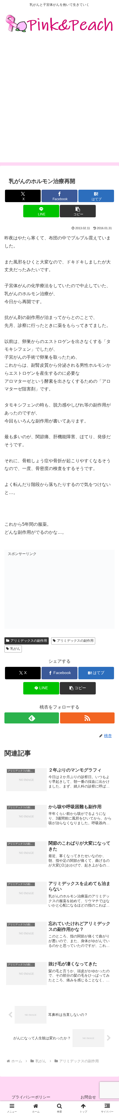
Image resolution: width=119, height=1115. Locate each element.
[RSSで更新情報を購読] (87, 717)
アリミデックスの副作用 (29, 641)
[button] (77, 211)
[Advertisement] (59, 103)
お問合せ (88, 1097)
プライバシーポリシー (31, 1097)
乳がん (15, 649)
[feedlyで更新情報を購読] (31, 717)
